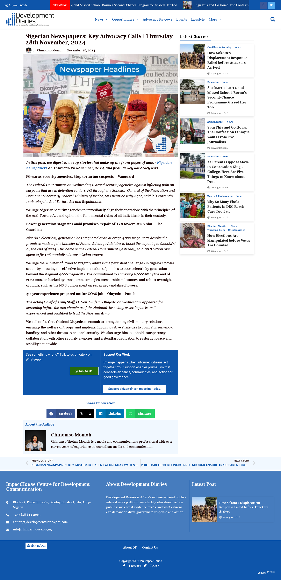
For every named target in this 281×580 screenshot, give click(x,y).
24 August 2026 (219, 73)
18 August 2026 (219, 217)
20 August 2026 (219, 187)
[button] (60, 413)
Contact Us (150, 547)
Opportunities (123, 19)
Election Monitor (217, 226)
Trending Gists (216, 230)
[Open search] (273, 19)
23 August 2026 (219, 148)
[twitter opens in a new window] (271, 5)
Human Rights (215, 122)
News (99, 19)
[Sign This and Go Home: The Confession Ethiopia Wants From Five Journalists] (192, 131)
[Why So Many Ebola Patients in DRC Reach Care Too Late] (192, 205)
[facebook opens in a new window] (263, 5)
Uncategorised (236, 230)
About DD (130, 547)
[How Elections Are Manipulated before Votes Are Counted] (192, 235)
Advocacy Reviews (157, 19)
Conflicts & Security (219, 47)
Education (213, 82)
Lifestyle (198, 19)
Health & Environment (220, 196)
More (213, 19)
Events (181, 19)
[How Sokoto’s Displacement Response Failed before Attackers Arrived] (192, 56)
